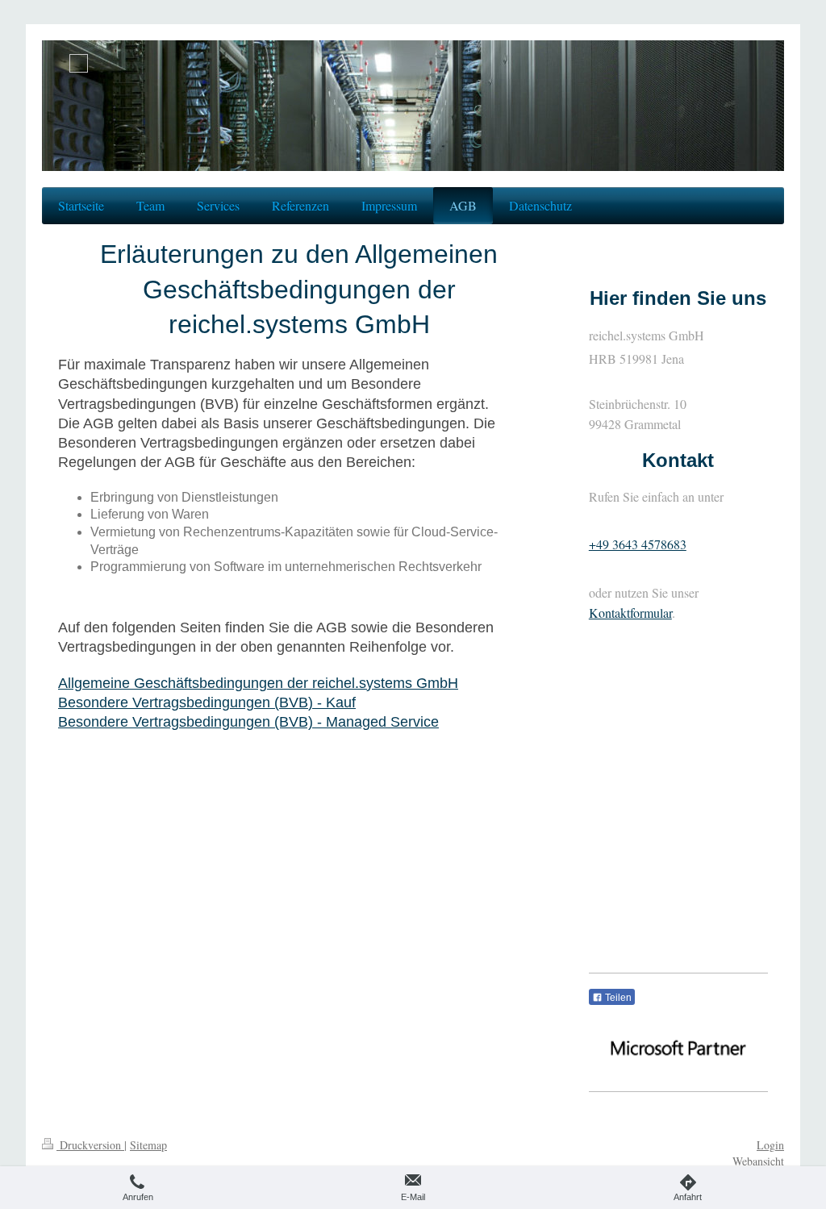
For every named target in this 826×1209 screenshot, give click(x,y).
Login (770, 1145)
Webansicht (758, 1161)
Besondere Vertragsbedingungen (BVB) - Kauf (207, 702)
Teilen (617, 997)
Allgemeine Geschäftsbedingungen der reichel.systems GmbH (258, 683)
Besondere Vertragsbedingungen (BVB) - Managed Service (248, 722)
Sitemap (148, 1145)
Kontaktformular (630, 612)
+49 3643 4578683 (637, 544)
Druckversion (90, 1145)
